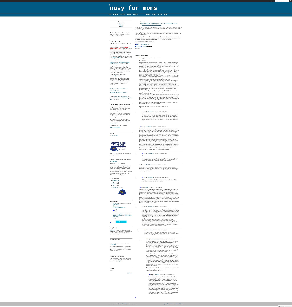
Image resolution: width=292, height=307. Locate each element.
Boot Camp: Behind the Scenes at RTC (118, 92)
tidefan (146, 187)
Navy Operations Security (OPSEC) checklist (120, 63)
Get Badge (129, 273)
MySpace (138, 46)
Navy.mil (112, 98)
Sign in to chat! (281, 306)
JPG (113, 185)
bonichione (150, 153)
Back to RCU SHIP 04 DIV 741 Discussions (151, 25)
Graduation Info (115, 180)
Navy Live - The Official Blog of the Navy (121, 98)
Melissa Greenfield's (117, 215)
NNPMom (115, 203)
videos (119, 57)
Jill (146, 58)
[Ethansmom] (137, 24)
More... (121, 222)
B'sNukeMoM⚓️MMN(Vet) (118, 214)
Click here (112, 230)
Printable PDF (115, 187)
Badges (164, 304)
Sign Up (268, 1)
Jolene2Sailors (155, 239)
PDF (113, 182)
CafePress (113, 244)
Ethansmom (147, 23)
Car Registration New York (119, 207)
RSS (110, 222)
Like (138, 44)
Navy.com (120, 261)
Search (290, 1)
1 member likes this (144, 44)
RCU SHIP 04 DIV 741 (172, 23)
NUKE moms (116, 204)
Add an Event (114, 135)
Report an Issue (170, 304)
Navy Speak (118, 76)
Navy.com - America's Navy (121, 96)
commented (127, 214)
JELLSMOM (148, 126)
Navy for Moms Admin (123, 304)
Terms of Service (179, 304)
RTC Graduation (113, 161)
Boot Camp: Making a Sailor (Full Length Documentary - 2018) (119, 89)
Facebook (145, 46)
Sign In (272, 1)
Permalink (140, 58)
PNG (113, 184)
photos (114, 57)
